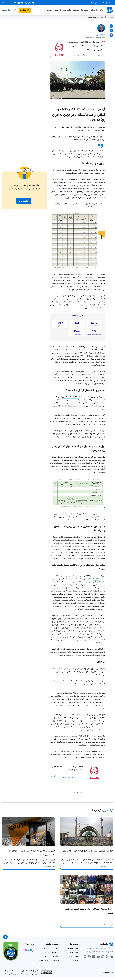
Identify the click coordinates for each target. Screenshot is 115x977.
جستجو (46, 956)
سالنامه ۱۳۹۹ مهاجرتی (70, 396)
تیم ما (75, 960)
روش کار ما (94, 2)
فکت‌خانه (94, 10)
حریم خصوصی (107, 972)
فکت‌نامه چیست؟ (107, 2)
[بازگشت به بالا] (5, 936)
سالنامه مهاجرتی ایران (82, 179)
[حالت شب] (14, 10)
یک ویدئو (91, 295)
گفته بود (96, 578)
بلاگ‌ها (46, 952)
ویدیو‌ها (76, 10)
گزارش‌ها (58, 10)
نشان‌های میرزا (72, 956)
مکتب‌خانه (67, 10)
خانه (101, 10)
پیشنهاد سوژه (44, 960)
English (4, 2)
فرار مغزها (95, 537)
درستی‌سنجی (92, 17)
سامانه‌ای (65, 274)
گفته (76, 139)
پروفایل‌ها (84, 10)
